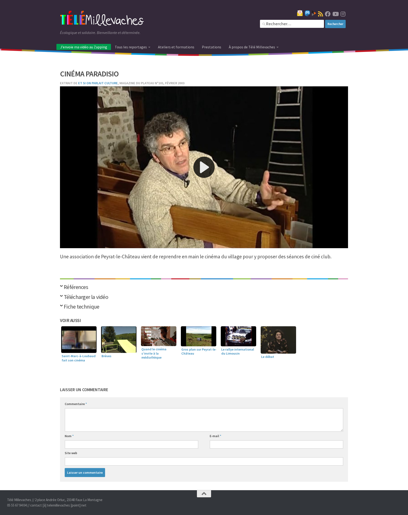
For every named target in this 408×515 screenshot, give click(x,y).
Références (76, 287)
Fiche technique (81, 307)
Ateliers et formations (176, 47)
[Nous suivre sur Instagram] (343, 14)
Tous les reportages (131, 47)
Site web (71, 453)
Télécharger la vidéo (86, 297)
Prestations (211, 47)
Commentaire (76, 404)
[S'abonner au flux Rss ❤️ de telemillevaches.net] (320, 14)
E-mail (215, 436)
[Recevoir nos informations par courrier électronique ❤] (300, 13)
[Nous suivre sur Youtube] (335, 14)
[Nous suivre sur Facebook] (328, 14)
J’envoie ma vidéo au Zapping (83, 47)
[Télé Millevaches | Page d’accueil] (102, 18)
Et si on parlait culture (98, 83)
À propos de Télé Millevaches (252, 47)
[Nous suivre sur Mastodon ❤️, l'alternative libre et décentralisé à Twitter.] (307, 13)
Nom (69, 436)
